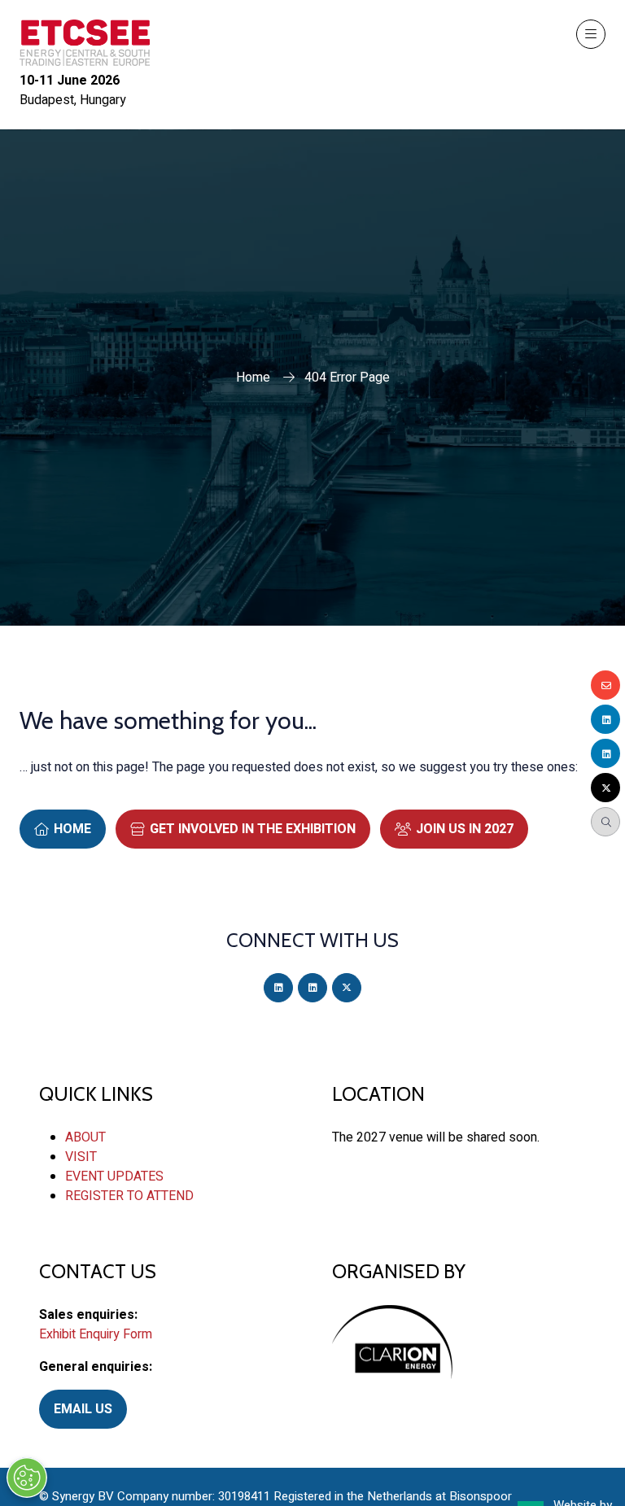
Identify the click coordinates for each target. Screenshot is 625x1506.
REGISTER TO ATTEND (129, 1196)
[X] (346, 987)
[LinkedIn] (278, 987)
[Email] (605, 685)
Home (253, 377)
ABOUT (85, 1137)
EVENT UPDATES (114, 1176)
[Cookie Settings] (27, 1477)
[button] (590, 34)
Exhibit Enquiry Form (95, 1334)
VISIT (81, 1157)
